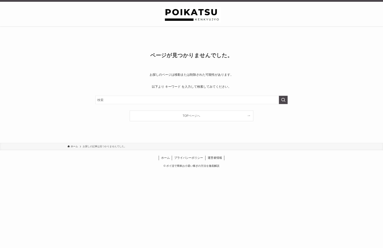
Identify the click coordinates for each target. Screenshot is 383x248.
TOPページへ (191, 115)
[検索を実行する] (283, 100)
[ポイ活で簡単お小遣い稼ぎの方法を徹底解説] (191, 15)
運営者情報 (215, 157)
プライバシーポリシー (188, 157)
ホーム (165, 157)
